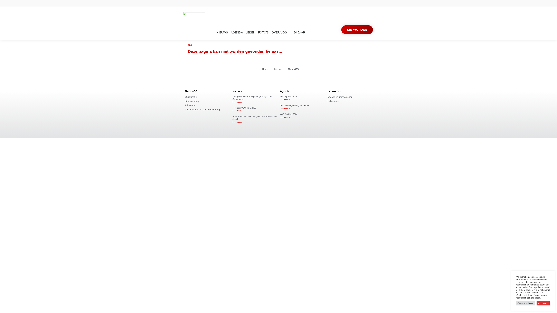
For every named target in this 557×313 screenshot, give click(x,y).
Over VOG (279, 32)
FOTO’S (263, 32)
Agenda (237, 32)
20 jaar (299, 32)
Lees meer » (237, 102)
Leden (250, 32)
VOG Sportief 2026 (288, 96)
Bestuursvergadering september (295, 105)
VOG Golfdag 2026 (289, 114)
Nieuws (222, 32)
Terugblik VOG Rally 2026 (244, 108)
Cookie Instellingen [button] (525, 303)
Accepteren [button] (543, 303)
